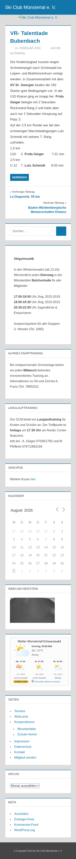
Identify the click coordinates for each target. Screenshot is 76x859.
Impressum (21, 741)
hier (33, 479)
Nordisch (19, 177)
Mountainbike (26, 729)
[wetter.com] (21, 682)
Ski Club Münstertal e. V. (30, 7)
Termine (19, 711)
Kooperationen (24, 722)
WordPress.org (24, 830)
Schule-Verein (27, 734)
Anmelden (21, 813)
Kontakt (19, 752)
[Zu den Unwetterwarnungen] (22, 658)
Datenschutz (23, 746)
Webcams (21, 716)
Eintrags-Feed (24, 819)
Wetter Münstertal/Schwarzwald (39, 641)
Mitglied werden (25, 757)
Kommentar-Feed (26, 824)
